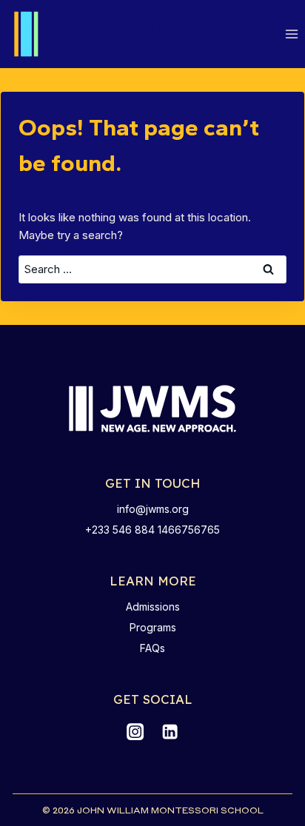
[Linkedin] (169, 732)
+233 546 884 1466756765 (152, 529)
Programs (153, 627)
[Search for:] (153, 269)
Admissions (153, 606)
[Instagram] (135, 732)
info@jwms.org (153, 509)
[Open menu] (291, 34)
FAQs (152, 648)
